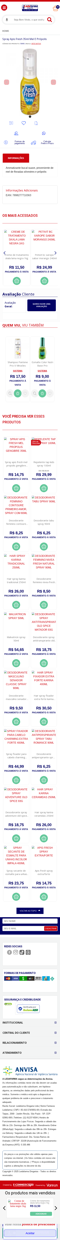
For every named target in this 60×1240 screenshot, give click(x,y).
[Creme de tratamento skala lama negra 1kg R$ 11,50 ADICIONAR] (18, 1215)
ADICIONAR (41, 1214)
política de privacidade (38, 1224)
